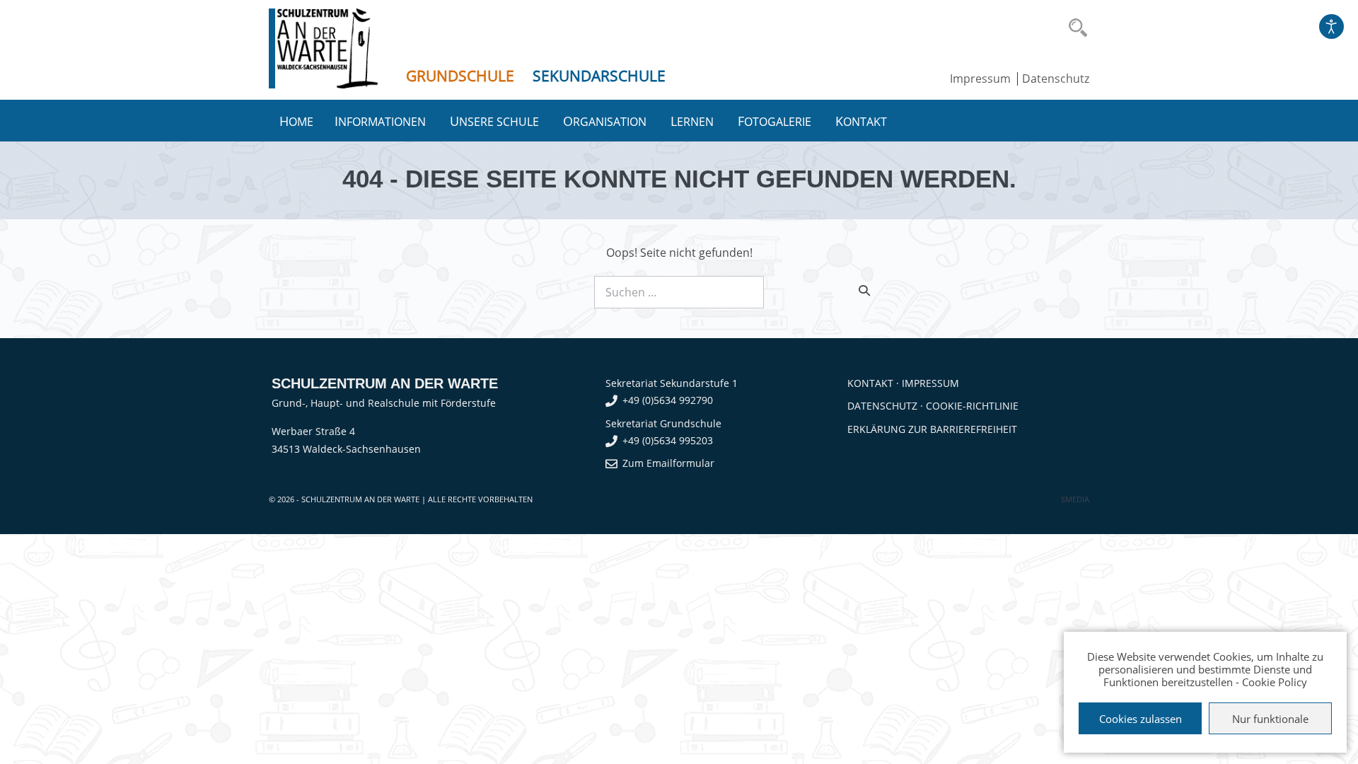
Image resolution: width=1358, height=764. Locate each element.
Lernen (693, 120)
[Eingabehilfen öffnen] (1331, 26)
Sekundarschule (599, 76)
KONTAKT (870, 383)
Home (296, 120)
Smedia (1075, 499)
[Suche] (864, 290)
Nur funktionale (1270, 719)
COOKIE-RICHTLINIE (972, 405)
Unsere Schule (496, 120)
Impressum (980, 78)
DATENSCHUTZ (882, 405)
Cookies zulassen (1140, 719)
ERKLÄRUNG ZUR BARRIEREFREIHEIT (932, 429)
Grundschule (460, 76)
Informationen (382, 120)
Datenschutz (1055, 78)
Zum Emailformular (668, 463)
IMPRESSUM (930, 383)
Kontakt (862, 120)
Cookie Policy (1274, 682)
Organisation (606, 120)
